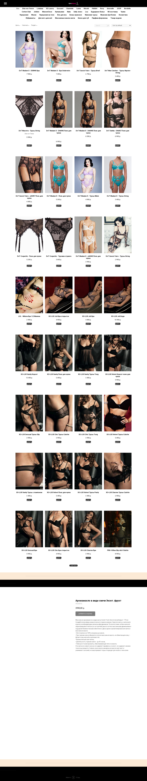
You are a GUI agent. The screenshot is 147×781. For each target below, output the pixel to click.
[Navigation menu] (5, 4)
